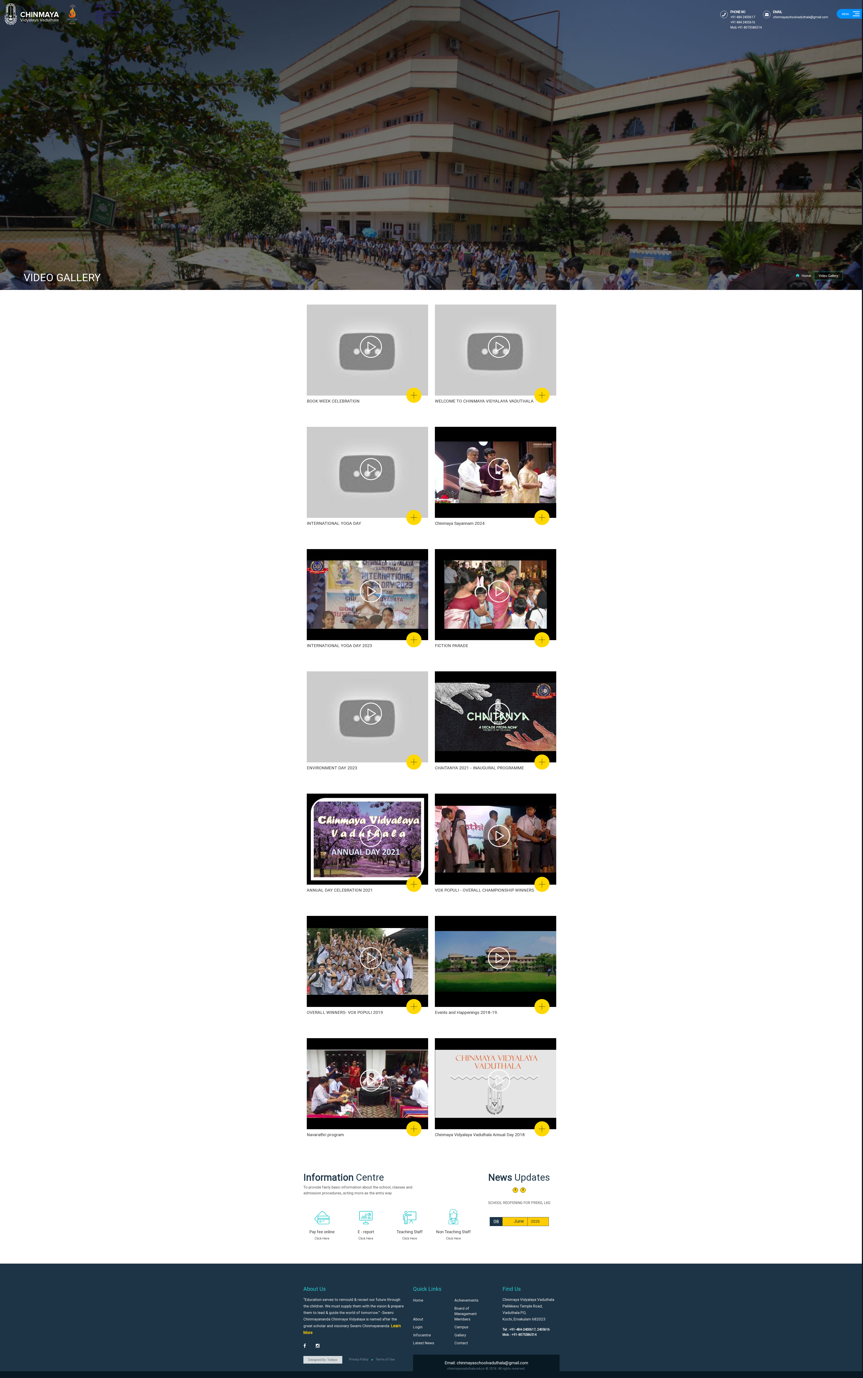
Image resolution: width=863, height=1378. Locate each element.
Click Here (322, 1238)
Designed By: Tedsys (322, 1360)
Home (806, 276)
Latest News (423, 1343)
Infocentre (422, 1335)
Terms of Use (385, 1359)
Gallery (460, 1335)
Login (418, 1327)
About (418, 1319)
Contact (461, 1343)
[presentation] (515, 1190)
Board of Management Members (465, 1314)
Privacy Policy (358, 1359)
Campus (461, 1327)
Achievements (466, 1300)
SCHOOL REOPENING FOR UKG (519, 1203)
